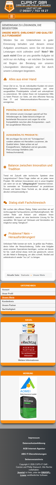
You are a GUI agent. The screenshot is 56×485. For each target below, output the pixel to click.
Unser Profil (7, 293)
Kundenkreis (8, 301)
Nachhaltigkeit (8, 309)
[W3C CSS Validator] (28, 331)
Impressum (34, 438)
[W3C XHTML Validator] (28, 326)
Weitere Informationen (28, 360)
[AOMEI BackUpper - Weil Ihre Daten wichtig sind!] (28, 398)
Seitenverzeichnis (34, 459)
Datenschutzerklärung (34, 443)
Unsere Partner (9, 305)
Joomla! (21, 472)
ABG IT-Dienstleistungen (34, 454)
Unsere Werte (8, 297)
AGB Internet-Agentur (34, 448)
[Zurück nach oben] (51, 480)
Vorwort (5, 290)
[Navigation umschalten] (11, 16)
